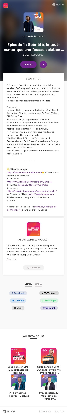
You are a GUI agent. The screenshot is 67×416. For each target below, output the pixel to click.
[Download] (43, 64)
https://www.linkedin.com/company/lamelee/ (29, 181)
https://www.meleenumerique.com (24, 172)
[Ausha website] (58, 4)
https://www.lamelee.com (41, 194)
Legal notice (59, 411)
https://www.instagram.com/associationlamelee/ (32, 191)
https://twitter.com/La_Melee (33, 185)
